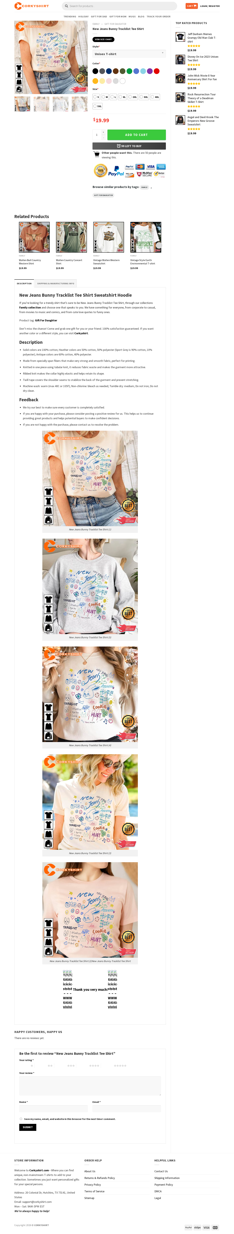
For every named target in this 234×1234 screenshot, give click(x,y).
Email (96, 1101)
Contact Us (161, 1171)
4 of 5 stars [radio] (82, 1065)
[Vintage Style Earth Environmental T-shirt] (146, 237)
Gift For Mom (118, 16)
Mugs (132, 16)
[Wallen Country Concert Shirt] (71, 237)
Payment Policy (163, 1184)
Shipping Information (167, 1178)
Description (24, 283)
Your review (26, 1073)
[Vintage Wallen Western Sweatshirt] (109, 237)
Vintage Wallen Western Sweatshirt (106, 261)
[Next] (82, 57)
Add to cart (136, 135)
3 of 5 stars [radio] (60, 1065)
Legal (157, 1198)
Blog (141, 16)
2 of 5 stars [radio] (41, 1065)
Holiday (83, 16)
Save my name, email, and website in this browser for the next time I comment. (70, 1119)
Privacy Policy (92, 1184)
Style (96, 46)
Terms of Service (94, 1191)
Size (95, 89)
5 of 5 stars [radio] (107, 1065)
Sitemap (89, 1198)
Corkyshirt (81, 333)
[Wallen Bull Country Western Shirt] (34, 237)
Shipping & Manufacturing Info (55, 283)
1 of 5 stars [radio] (24, 1065)
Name (23, 1101)
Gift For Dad (99, 16)
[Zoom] (18, 89)
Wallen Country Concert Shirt (69, 261)
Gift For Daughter (115, 23)
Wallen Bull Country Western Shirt (30, 261)
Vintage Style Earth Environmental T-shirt (142, 261)
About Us (89, 1171)
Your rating (26, 1060)
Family (95, 23)
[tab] (24, 283)
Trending (70, 16)
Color (96, 63)
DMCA (158, 1191)
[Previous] (20, 57)
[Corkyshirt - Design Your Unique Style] (31, 6)
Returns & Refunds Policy (99, 1178)
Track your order (158, 16)
